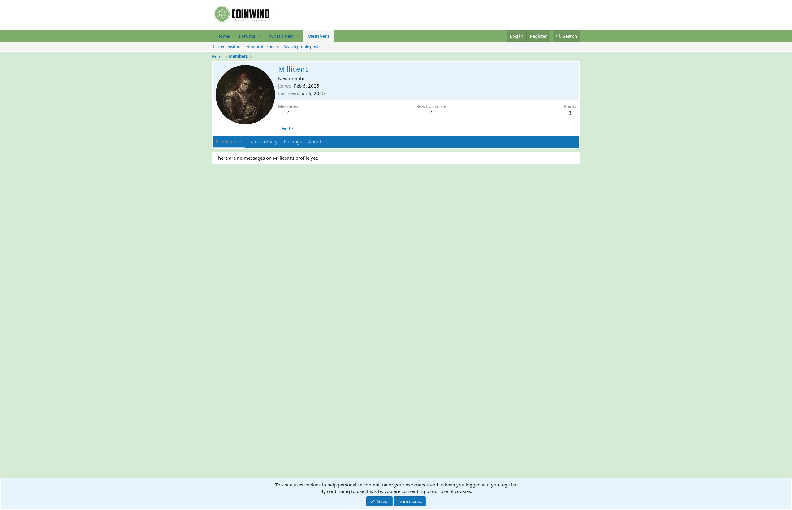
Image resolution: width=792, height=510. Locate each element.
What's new (281, 36)
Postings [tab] (293, 141)
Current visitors (227, 46)
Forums (247, 36)
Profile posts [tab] (229, 141)
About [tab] (314, 141)
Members (318, 36)
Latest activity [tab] (263, 141)
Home (223, 36)
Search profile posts (302, 46)
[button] (260, 36)
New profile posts (262, 46)
